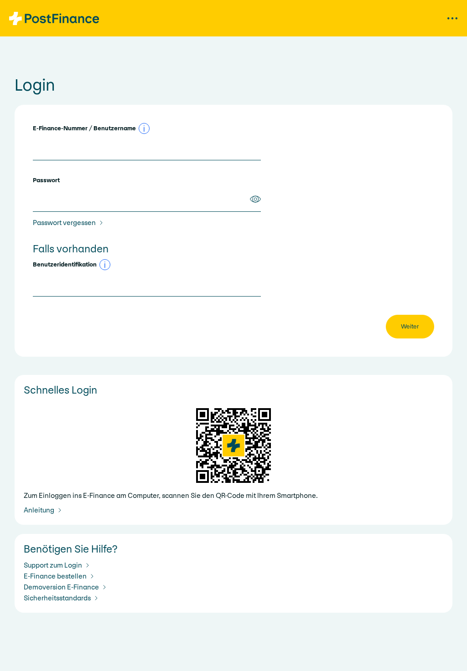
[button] (144, 128)
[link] (70, 222)
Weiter (410, 326)
